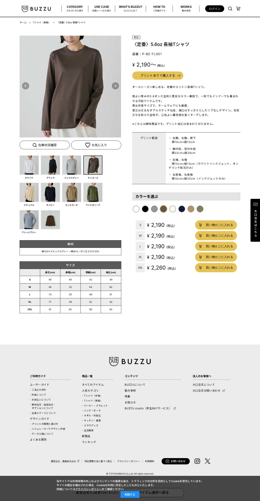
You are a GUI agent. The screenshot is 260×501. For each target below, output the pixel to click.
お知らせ (130, 402)
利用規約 (149, 461)
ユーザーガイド (39, 384)
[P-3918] (71, 165)
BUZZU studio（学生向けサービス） (148, 408)
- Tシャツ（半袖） (92, 395)
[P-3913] (50, 165)
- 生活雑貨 (88, 430)
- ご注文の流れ (38, 389)
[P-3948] (50, 192)
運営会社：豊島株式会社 (63, 461)
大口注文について (204, 384)
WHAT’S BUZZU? (130, 8)
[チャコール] (70, 86)
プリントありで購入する (157, 75)
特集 (127, 396)
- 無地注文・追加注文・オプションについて (43, 406)
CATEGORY (74, 8)
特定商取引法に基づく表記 (98, 461)
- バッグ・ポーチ (91, 410)
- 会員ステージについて (43, 413)
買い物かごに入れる (219, 224)
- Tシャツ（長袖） (92, 400)
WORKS (186, 8)
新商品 (86, 436)
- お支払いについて (40, 399)
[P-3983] (92, 192)
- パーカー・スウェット (95, 405)
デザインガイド (39, 418)
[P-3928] (29, 192)
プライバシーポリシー (128, 461)
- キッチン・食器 (91, 420)
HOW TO (159, 8)
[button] (26, 86)
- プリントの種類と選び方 (44, 423)
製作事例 (130, 390)
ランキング (89, 442)
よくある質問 (38, 439)
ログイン (214, 8)
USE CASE (101, 8)
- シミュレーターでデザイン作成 (47, 428)
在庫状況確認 (47, 145)
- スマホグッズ (90, 425)
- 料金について (38, 394)
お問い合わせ (178, 461)
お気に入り (99, 145)
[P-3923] (92, 165)
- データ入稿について (41, 433)
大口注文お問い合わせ (207, 390)
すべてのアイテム (93, 384)
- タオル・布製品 (91, 415)
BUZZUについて (135, 384)
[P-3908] (29, 165)
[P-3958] (71, 192)
